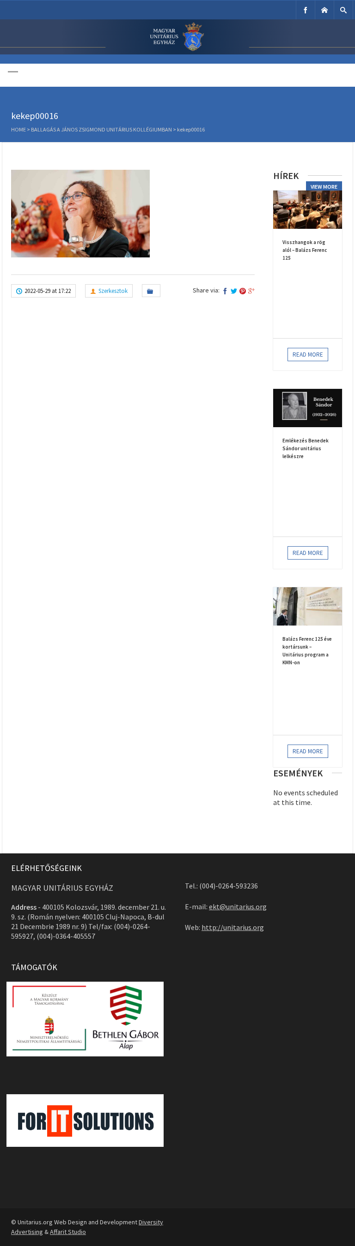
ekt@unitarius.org (238, 906)
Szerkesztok (113, 291)
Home (18, 129)
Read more (308, 354)
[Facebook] (305, 9)
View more (324, 186)
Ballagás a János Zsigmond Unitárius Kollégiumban (101, 129)
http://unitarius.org (233, 927)
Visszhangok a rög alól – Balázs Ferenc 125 (304, 250)
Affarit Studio (68, 1232)
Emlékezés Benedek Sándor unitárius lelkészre (305, 448)
